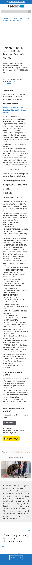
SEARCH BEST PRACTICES (17, 2)
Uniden (9, 83)
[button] (26, 19)
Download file (9, 423)
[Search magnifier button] (29, 11)
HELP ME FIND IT (16, 557)
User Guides (12, 81)
